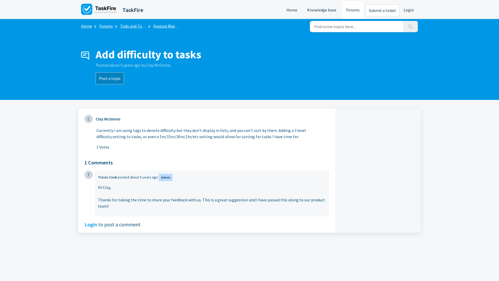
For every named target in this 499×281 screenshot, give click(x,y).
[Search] (410, 26)
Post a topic (110, 78)
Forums (353, 9)
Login (409, 9)
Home (291, 9)
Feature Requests (168, 26)
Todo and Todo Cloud (138, 26)
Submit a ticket (382, 10)
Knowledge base (321, 9)
